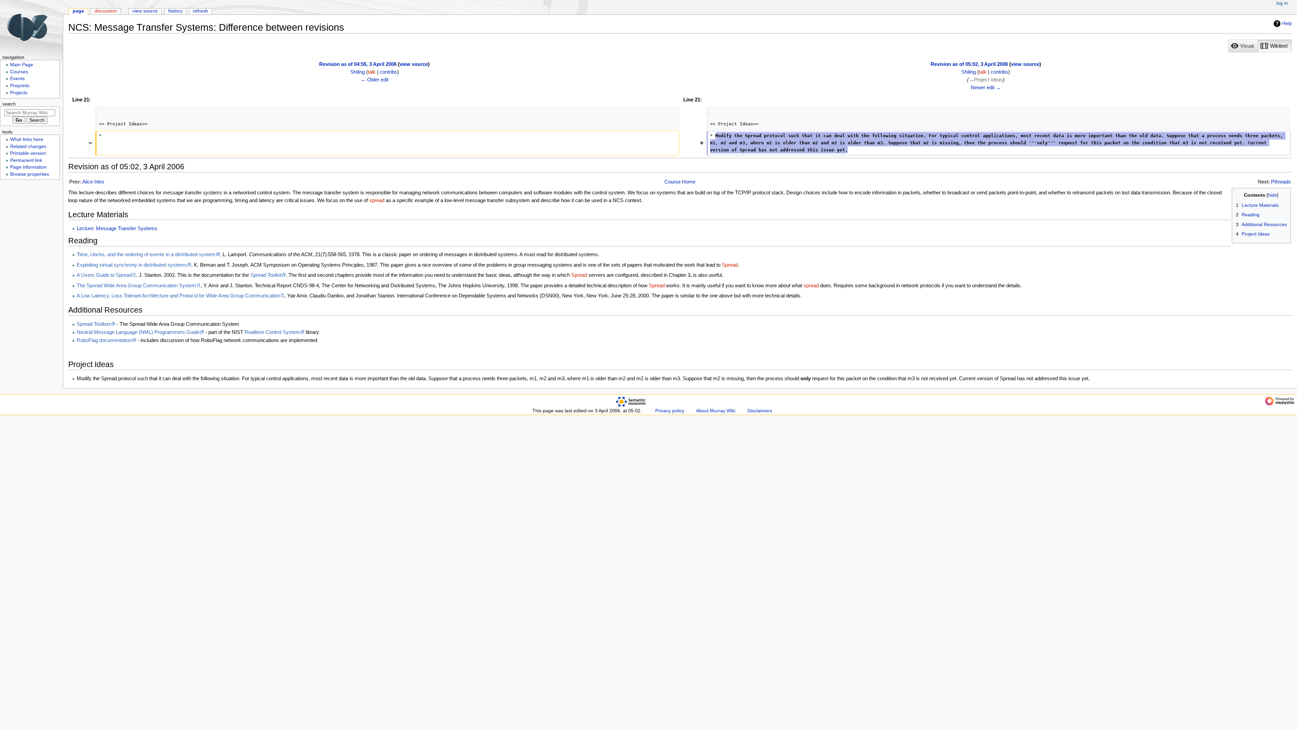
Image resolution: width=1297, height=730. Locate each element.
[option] (1243, 46)
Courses (19, 71)
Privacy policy (669, 410)
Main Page (21, 64)
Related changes (28, 146)
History (175, 11)
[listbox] (1260, 46)
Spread (730, 265)
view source (414, 64)
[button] (1243, 46)
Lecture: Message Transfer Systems (117, 228)
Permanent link (26, 160)
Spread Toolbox (94, 324)
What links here (26, 139)
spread (376, 200)
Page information (28, 167)
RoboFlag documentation (104, 340)
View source (145, 11)
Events (17, 78)
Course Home (679, 182)
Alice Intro (93, 182)
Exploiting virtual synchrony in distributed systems (132, 265)
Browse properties (29, 174)
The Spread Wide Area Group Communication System (136, 285)
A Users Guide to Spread (104, 275)
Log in (1282, 3)
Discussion (106, 11)
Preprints (19, 85)
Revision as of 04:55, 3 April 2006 (358, 64)
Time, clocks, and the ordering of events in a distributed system (146, 254)
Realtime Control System (272, 332)
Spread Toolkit (265, 275)
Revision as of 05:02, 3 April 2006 (969, 64)
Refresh (200, 11)
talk (372, 72)
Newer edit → (986, 87)
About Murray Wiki (715, 410)
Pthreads (1281, 182)
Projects (18, 92)
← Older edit (374, 79)
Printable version (28, 153)
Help (1287, 23)
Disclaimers (759, 410)
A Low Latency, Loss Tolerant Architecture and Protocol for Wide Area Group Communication (178, 295)
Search (9, 104)
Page (78, 11)
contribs (388, 72)
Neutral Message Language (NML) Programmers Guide (138, 332)
